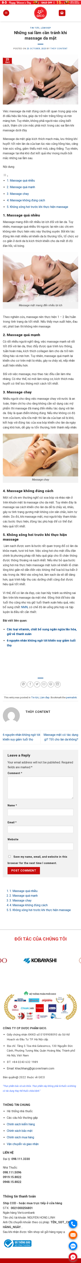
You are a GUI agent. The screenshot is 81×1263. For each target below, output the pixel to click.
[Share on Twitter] (37, 684)
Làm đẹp (46, 28)
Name (12, 805)
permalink (71, 697)
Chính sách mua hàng (20, 1137)
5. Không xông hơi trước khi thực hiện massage (37, 207)
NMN (24, 607)
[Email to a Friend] (44, 684)
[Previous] (33, 978)
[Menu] (6, 13)
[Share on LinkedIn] (57, 684)
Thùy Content (59, 48)
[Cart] (62, 13)
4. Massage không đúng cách (26, 200)
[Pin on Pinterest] (51, 684)
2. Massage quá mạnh (21, 187)
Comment (15, 773)
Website (13, 839)
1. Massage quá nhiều (21, 180)
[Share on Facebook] (30, 684)
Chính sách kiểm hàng (21, 1124)
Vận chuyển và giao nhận (23, 1144)
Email (12, 822)
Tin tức (35, 28)
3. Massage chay (18, 194)
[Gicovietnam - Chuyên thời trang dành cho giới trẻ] (40, 13)
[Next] (44, 978)
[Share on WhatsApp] (23, 684)
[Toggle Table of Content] (5, 176)
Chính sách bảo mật (20, 1131)
